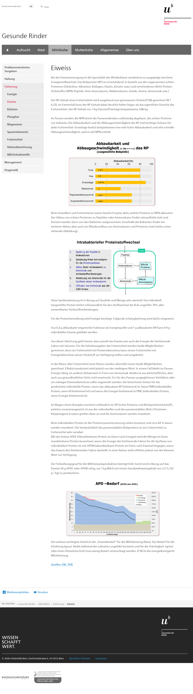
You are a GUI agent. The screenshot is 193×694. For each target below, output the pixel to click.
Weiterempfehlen (18, 592)
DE (31, 6)
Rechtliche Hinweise (79, 658)
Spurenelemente (17, 132)
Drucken (43, 592)
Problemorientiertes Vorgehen (17, 69)
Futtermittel (14, 139)
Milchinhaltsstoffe (18, 154)
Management (13, 162)
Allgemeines (109, 50)
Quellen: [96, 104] (62, 564)
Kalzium (12, 109)
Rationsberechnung (19, 147)
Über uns (132, 50)
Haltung (10, 79)
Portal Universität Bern (11, 6)
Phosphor (13, 117)
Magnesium (14, 124)
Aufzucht (23, 50)
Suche (46, 7)
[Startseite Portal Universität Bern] (177, 14)
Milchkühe (60, 50)
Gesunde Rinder (27, 603)
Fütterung (11, 86)
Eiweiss (11, 101)
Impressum (101, 658)
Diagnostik (11, 170)
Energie (12, 94)
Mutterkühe (84, 50)
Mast (41, 50)
